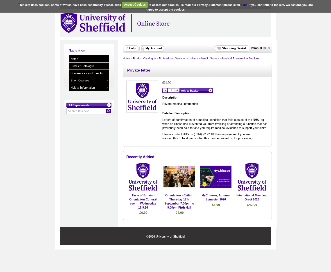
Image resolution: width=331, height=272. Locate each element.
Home (74, 59)
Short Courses (79, 80)
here (244, 4)
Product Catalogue (82, 66)
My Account (153, 48)
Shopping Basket (234, 48)
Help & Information (82, 87)
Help (132, 48)
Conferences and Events (86, 73)
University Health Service (203, 58)
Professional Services (172, 58)
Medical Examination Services (240, 58)
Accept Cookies (135, 4)
